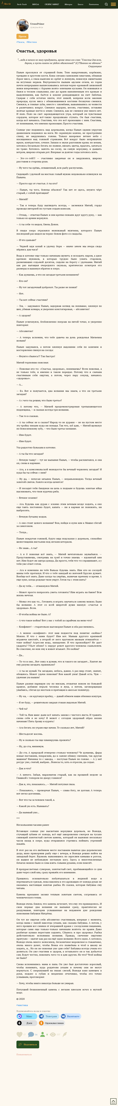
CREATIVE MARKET (52, 4)
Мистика (32, 41)
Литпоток (94, 4)
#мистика (22, 1005)
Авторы (68, 4)
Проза (22, 36)
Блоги (80, 4)
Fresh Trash (22, 4)
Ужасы (21, 41)
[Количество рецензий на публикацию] (65, 1034)
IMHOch (35, 4)
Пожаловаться (24, 1054)
